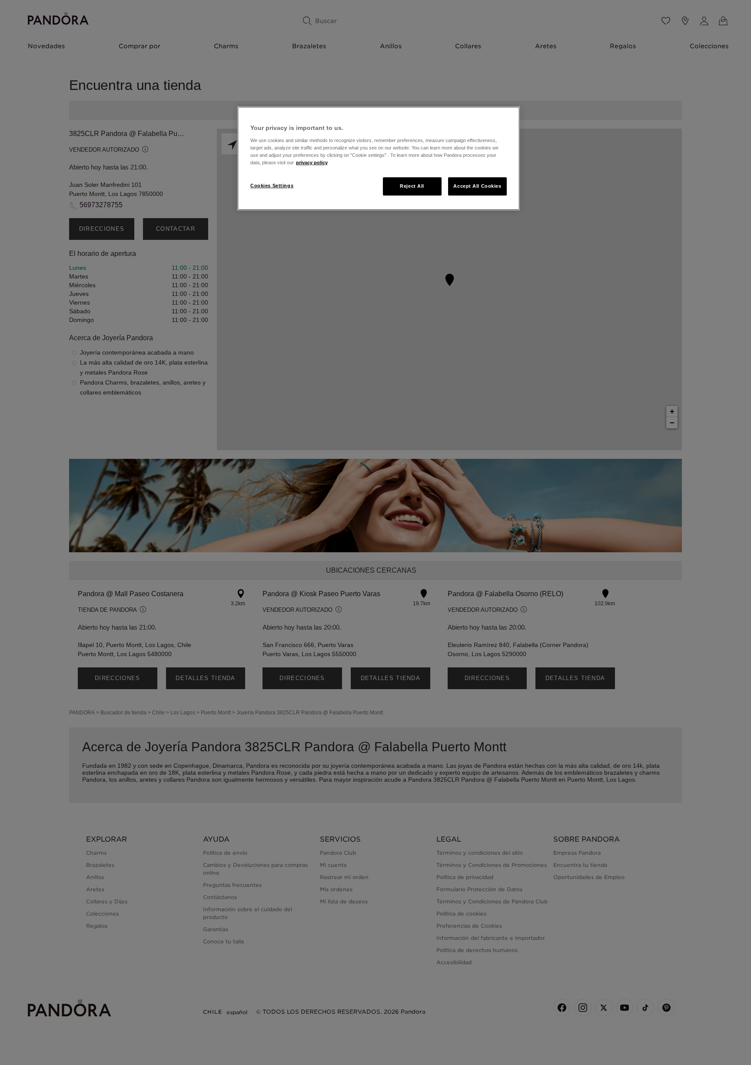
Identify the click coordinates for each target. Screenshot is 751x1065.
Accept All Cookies (477, 186)
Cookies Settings (271, 185)
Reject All (412, 186)
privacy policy (312, 162)
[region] (378, 158)
